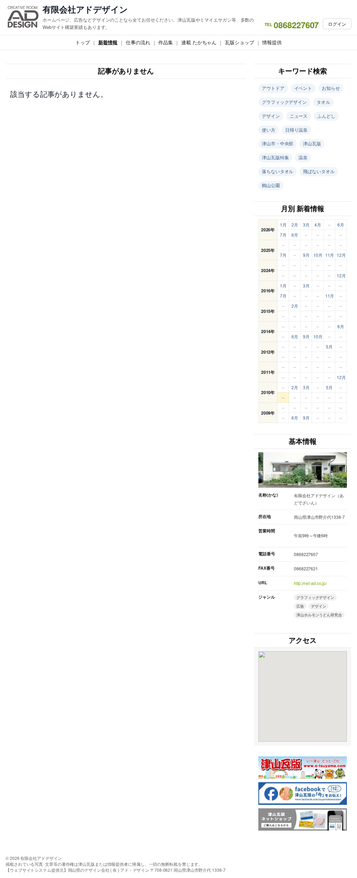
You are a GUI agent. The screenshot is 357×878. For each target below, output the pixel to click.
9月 (306, 255)
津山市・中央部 (277, 143)
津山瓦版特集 (275, 157)
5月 (329, 346)
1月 (283, 225)
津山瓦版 (312, 143)
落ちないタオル (277, 171)
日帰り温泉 (296, 129)
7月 (283, 235)
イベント (303, 88)
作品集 (165, 42)
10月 (317, 255)
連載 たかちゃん (199, 42)
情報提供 (272, 42)
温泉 (302, 157)
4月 (317, 225)
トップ (82, 42)
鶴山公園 (271, 185)
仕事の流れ (138, 42)
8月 (294, 235)
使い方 (268, 129)
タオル (323, 102)
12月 (341, 255)
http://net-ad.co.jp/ (310, 583)
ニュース (299, 116)
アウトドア (273, 88)
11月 (329, 255)
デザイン (271, 116)
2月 (294, 225)
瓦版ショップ (239, 42)
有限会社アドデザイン (85, 9)
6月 (340, 225)
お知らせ (331, 88)
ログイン (337, 24)
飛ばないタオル (318, 171)
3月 (306, 225)
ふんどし (326, 116)
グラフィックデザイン (284, 102)
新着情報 (108, 42)
